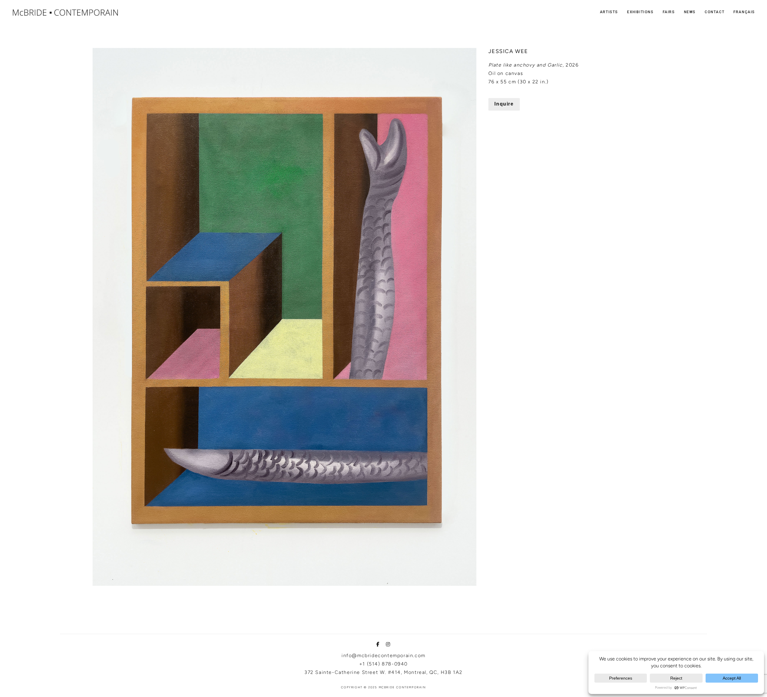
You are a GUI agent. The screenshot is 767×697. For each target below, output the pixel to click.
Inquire (504, 103)
